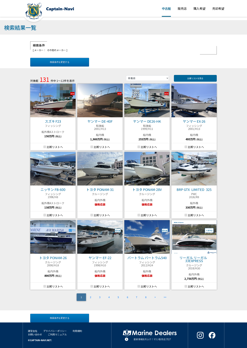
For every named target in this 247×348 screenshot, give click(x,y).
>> (165, 297)
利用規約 (77, 331)
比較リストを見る (195, 78)
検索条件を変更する (60, 62)
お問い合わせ (35, 334)
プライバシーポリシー (55, 331)
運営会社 (32, 331)
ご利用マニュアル (57, 334)
